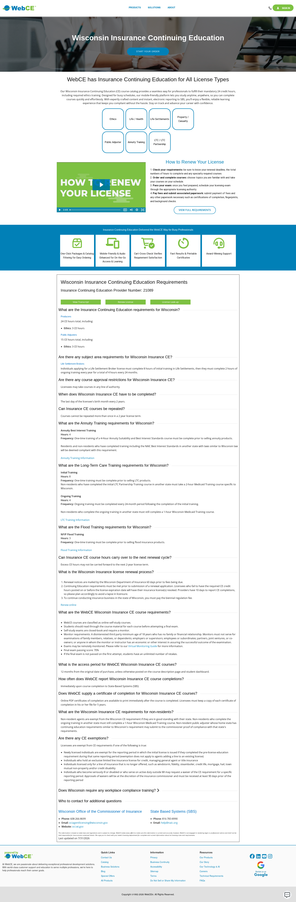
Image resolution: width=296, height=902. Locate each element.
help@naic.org (169, 822)
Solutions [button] (154, 7)
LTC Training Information (75, 520)
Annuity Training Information (77, 458)
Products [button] (135, 7)
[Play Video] (60, 209)
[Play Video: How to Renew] (101, 184)
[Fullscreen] (143, 209)
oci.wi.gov (77, 826)
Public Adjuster (113, 142)
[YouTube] (264, 857)
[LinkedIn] (258, 857)
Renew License (125, 302)
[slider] (95, 209)
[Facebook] (252, 857)
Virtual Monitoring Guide (142, 646)
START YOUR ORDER (148, 51)
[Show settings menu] (137, 209)
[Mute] (131, 209)
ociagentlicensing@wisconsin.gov (88, 822)
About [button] (171, 7)
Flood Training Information (76, 550)
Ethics (113, 119)
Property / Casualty (183, 119)
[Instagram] (270, 857)
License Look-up (170, 302)
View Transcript (81, 302)
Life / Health (136, 119)
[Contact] (270, 8)
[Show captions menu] (125, 209)
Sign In (285, 8)
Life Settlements (159, 119)
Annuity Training (136, 142)
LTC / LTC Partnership (159, 142)
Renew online (68, 605)
